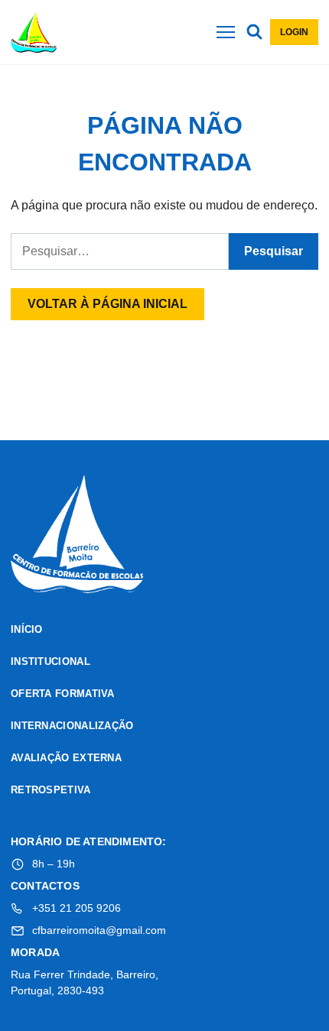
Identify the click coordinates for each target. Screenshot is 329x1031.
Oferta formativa (63, 693)
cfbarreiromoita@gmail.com (99, 930)
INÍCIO (27, 629)
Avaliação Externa (66, 758)
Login (294, 32)
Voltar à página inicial (107, 303)
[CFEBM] (78, 536)
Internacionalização (72, 725)
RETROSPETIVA (51, 790)
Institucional (50, 661)
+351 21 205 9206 (76, 908)
